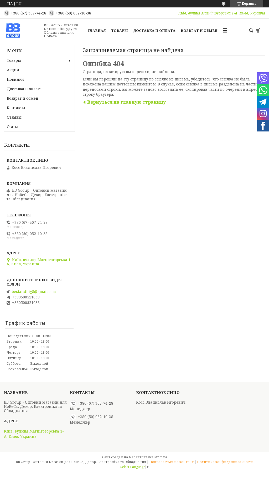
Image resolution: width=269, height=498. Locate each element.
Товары (119, 30)
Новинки (15, 79)
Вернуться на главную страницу (126, 102)
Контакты (16, 107)
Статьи (13, 126)
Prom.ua (160, 457)
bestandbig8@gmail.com (34, 291)
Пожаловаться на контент (171, 462)
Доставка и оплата (154, 30)
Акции (13, 69)
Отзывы (14, 117)
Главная (96, 30)
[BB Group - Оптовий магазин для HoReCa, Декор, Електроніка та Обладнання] (22, 30)
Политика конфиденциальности (225, 462)
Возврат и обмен (199, 30)
